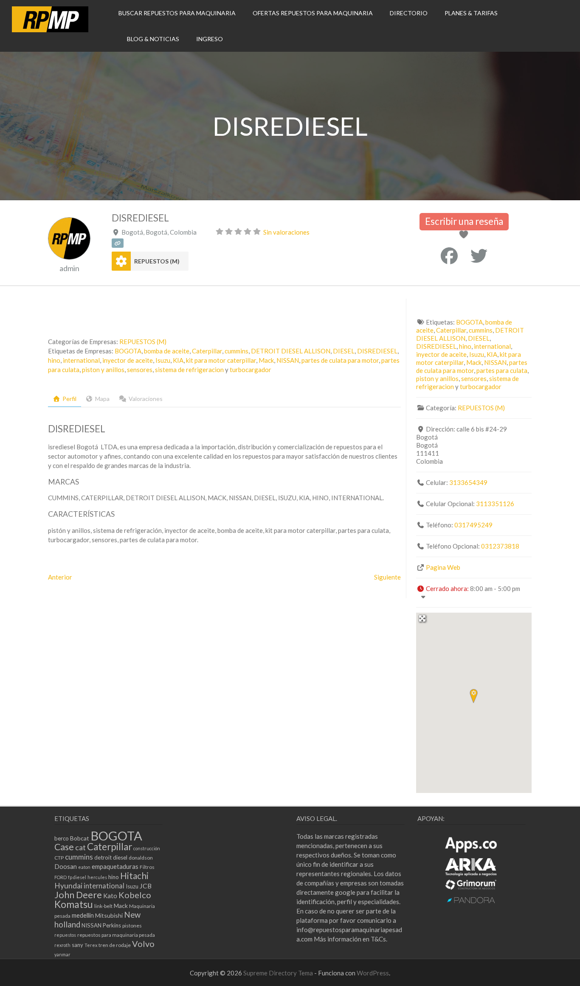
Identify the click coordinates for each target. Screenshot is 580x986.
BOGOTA (128, 351)
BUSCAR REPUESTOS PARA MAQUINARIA (177, 13)
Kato (110, 895)
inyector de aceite (127, 360)
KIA (178, 360)
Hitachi (134, 875)
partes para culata (501, 370)
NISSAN (287, 360)
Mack (266, 360)
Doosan (65, 866)
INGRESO (209, 38)
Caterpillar (207, 351)
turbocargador (250, 369)
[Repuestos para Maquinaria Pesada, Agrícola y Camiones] (50, 30)
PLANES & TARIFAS (471, 13)
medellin (83, 915)
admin (69, 268)
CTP (59, 857)
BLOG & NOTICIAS (153, 38)
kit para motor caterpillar (221, 360)
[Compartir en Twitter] (479, 256)
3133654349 (468, 482)
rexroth (62, 945)
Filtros (147, 867)
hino (54, 360)
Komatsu (73, 904)
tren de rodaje (115, 945)
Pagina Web (443, 567)
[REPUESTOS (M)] (121, 261)
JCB (146, 886)
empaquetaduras (115, 866)
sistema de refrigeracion (189, 369)
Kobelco (134, 895)
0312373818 (500, 546)
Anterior (60, 577)
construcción (146, 848)
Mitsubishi (109, 915)
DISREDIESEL (377, 351)
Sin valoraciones (286, 232)
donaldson (141, 857)
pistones (132, 925)
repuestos (65, 935)
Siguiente (387, 577)
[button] (474, 696)
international (81, 360)
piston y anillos (103, 369)
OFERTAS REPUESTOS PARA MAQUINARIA (313, 13)
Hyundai (68, 885)
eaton (84, 867)
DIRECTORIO (409, 13)
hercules (97, 877)
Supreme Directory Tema (278, 973)
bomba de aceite (166, 351)
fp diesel (77, 877)
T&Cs (378, 939)
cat (80, 847)
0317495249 (473, 525)
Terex (90, 945)
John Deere (78, 894)
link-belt (103, 906)
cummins (236, 351)
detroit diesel (110, 857)
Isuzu (162, 360)
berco (61, 838)
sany (77, 944)
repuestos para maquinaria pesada (116, 935)
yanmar (62, 954)
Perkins (112, 925)
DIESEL (344, 351)
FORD (60, 877)
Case (64, 846)
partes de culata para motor (340, 360)
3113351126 (495, 503)
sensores (139, 369)
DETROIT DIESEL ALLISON (290, 351)
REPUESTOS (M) (157, 261)
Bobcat (79, 838)
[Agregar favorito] (465, 235)
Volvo (143, 943)
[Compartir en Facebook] (449, 256)
